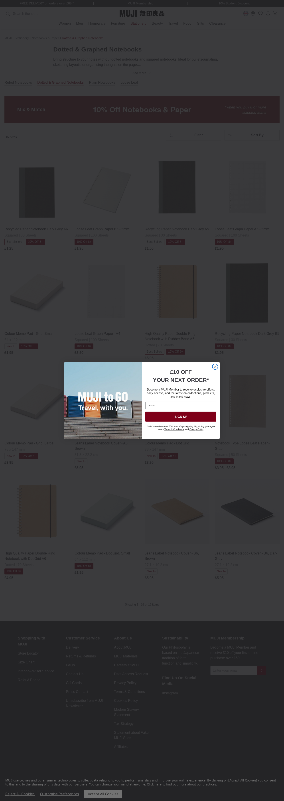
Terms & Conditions (174, 429)
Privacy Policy (196, 429)
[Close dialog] (215, 366)
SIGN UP (181, 416)
